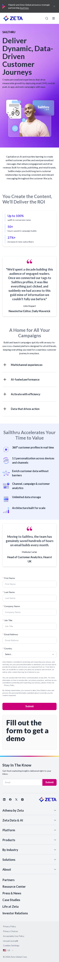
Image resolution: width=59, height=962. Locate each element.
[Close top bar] (54, 6)
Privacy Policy (9, 685)
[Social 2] (10, 799)
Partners (8, 880)
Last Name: (9, 592)
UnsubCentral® (10, 941)
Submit (29, 706)
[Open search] (46, 18)
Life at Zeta (10, 906)
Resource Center (14, 886)
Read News (24, 8)
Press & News (11, 893)
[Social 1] (4, 799)
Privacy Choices (10, 931)
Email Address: (10, 634)
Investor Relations (15, 913)
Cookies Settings (11, 945)
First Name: (9, 578)
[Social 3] (16, 799)
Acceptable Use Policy (13, 936)
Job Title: (8, 620)
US (8, 950)
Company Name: (11, 606)
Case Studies (11, 900)
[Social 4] (22, 799)
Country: (7, 648)
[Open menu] (53, 18)
